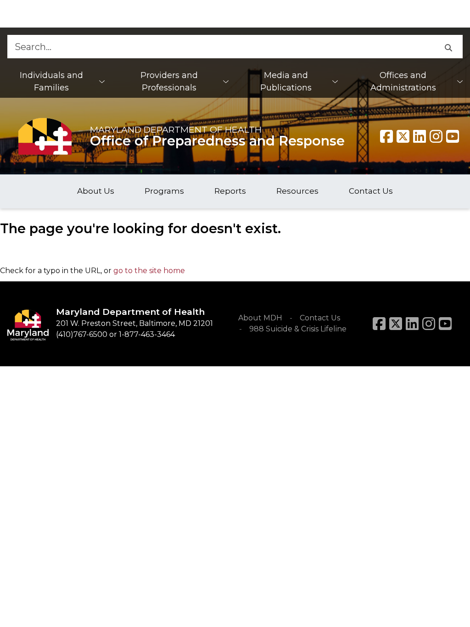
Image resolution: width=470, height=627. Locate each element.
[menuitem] (56, 82)
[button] (448, 46)
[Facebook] (386, 136)
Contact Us (320, 318)
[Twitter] (403, 136)
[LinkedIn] (412, 323)
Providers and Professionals (169, 81)
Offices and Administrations (403, 81)
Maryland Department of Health (176, 129)
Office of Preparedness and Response (217, 141)
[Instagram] (436, 136)
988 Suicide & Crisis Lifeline (298, 329)
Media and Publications (286, 81)
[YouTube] (452, 136)
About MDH (260, 318)
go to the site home (149, 270)
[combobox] (220, 46)
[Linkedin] (419, 136)
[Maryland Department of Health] (45, 136)
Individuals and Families (51, 81)
